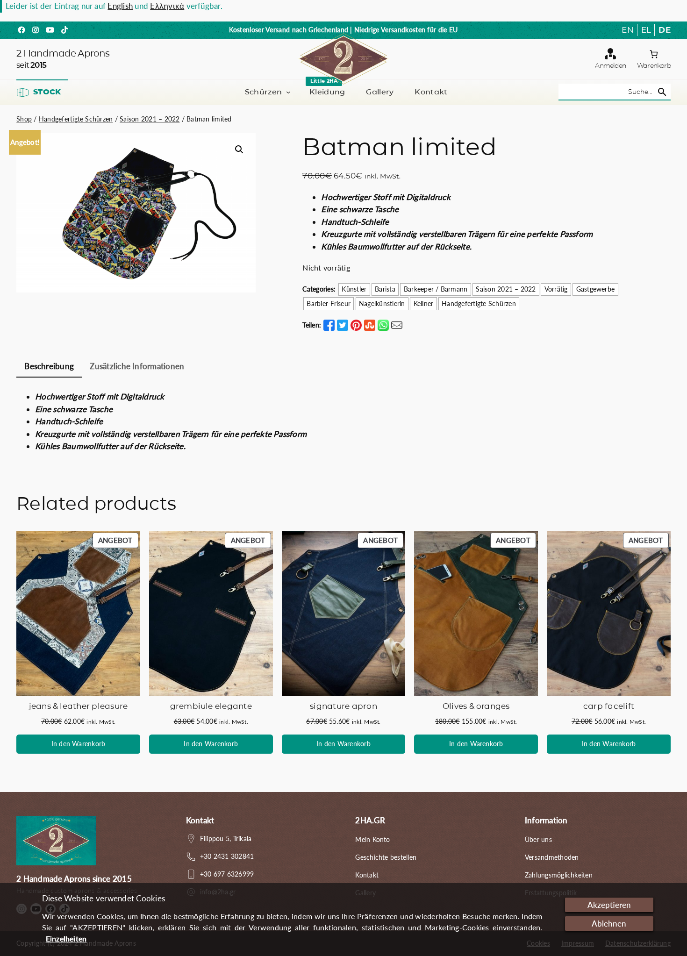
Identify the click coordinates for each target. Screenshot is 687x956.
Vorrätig (556, 289)
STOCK (47, 91)
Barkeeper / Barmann (436, 289)
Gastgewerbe (595, 289)
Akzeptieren (609, 905)
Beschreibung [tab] (49, 366)
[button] (239, 149)
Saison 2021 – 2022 (149, 119)
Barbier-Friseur (329, 303)
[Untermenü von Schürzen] (288, 92)
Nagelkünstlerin (382, 303)
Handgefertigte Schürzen (76, 119)
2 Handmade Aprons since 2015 (74, 879)
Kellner (424, 303)
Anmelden (610, 65)
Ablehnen (609, 923)
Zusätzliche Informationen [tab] (137, 366)
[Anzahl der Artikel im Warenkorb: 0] (654, 54)
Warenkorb (654, 65)
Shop (24, 119)
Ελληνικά (167, 6)
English (120, 6)
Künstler (354, 289)
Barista (385, 289)
